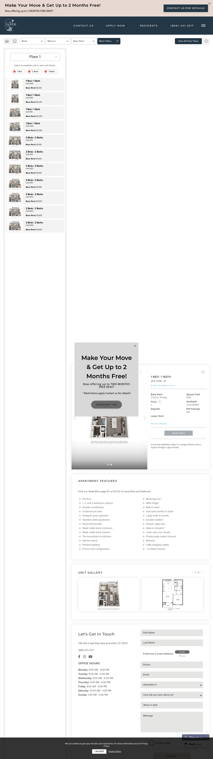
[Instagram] (84, 657)
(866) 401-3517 (86, 650)
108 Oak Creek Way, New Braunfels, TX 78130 (103, 643)
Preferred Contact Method (158, 653)
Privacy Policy (114, 751)
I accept (99, 751)
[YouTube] (90, 657)
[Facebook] (79, 657)
